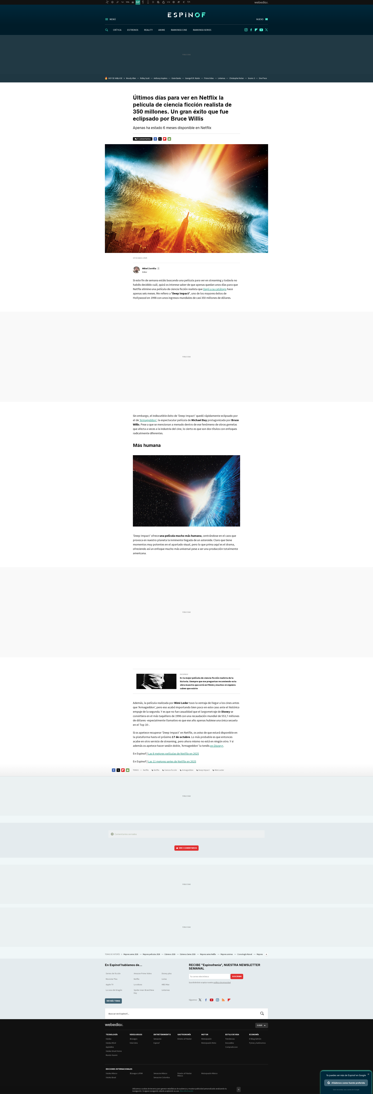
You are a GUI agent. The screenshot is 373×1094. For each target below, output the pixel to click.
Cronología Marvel (245, 954)
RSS (223, 999)
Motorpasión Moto (208, 1043)
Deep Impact (204, 770)
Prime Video (209, 78)
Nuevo (259, 19)
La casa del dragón (114, 990)
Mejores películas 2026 (151, 954)
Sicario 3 (251, 78)
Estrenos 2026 (170, 954)
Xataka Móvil (111, 1043)
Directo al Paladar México (184, 1074)
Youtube (261, 30)
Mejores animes (227, 954)
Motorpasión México (209, 1073)
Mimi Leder (219, 770)
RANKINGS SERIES (202, 29)
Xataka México (111, 1073)
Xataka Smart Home (114, 1051)
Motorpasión (206, 1039)
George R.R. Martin (192, 78)
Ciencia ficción (170, 770)
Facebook (251, 30)
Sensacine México (160, 1073)
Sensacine (157, 1039)
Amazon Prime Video (143, 973)
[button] (150, 268)
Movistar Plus (111, 979)
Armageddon (187, 770)
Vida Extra (134, 1043)
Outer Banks (176, 78)
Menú (113, 19)
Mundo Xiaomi (111, 1055)
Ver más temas (113, 1001)
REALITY (148, 29)
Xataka (108, 1039)
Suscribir (237, 976)
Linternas (221, 78)
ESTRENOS (132, 29)
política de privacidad (222, 982)
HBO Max (165, 984)
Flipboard (256, 30)
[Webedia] (114, 1024)
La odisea (138, 984)
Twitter (266, 30)
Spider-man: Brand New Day (144, 991)
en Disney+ (216, 745)
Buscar (262, 1013)
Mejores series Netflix (208, 954)
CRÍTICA (117, 29)
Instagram (246, 30)
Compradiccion (231, 1047)
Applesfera (110, 1047)
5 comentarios (144, 139)
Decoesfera (229, 1043)
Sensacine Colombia (162, 1077)
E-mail (169, 139)
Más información (186, 1091)
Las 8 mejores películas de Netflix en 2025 (173, 753)
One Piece (263, 78)
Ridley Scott (144, 78)
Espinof (186, 15)
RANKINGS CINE (179, 29)
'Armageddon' (147, 420)
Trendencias (230, 1039)
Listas (164, 979)
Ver (188, 848)
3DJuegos (133, 1039)
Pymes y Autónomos (257, 1043)
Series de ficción (113, 973)
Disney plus (167, 973)
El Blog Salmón (255, 1039)
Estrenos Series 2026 (188, 954)
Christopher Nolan (236, 78)
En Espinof (184, 674)
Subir (259, 1025)
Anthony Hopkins (160, 78)
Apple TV (109, 984)
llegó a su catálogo (214, 289)
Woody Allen (131, 78)
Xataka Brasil (111, 1077)
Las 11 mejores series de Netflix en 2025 (172, 761)
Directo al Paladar (184, 1039)
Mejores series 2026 (131, 954)
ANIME (161, 29)
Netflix (146, 770)
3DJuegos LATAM (136, 1073)
